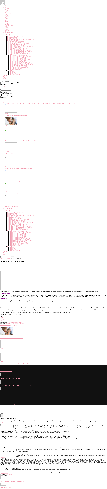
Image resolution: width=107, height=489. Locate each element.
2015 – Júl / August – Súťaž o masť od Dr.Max (17, 61)
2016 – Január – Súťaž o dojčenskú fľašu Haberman (16, 52)
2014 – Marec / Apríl (13, 71)
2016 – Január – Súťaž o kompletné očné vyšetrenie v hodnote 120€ (19, 50)
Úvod (1, 258)
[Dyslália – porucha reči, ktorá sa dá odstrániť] (3, 376)
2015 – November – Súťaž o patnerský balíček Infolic (18, 60)
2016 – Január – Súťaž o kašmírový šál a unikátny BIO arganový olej (19, 53)
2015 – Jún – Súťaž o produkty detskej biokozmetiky (18, 65)
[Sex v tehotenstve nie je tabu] (3, 389)
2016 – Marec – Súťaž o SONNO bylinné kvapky (16, 44)
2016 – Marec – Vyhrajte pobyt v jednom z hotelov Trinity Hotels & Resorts (20, 46)
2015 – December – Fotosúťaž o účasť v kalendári (18, 55)
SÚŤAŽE (4, 33)
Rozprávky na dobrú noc (9, 25)
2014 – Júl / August (12, 73)
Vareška (6, 27)
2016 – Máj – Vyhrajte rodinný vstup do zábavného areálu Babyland (19, 43)
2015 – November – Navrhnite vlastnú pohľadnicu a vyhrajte (20, 56)
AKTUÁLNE (7, 34)
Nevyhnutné (4, 423)
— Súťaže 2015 (10, 54)
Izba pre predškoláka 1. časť (11, 206)
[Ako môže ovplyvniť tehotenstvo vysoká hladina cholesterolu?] (6, 360)
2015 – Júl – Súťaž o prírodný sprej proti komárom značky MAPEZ (21, 64)
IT (5, 31)
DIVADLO (7, 20)
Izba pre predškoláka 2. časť (11, 193)
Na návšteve (7, 16)
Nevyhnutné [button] (2, 422)
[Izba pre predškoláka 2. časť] (11, 190)
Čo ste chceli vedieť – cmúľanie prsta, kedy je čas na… (17, 181)
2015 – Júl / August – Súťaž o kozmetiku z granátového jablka (20, 62)
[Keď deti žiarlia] (6, 347)
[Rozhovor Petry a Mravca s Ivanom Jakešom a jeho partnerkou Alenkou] (2, 383)
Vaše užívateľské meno (15, 82)
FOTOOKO (5, 75)
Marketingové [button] (2, 457)
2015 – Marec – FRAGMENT (14, 69)
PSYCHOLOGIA (8, 13)
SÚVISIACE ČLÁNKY (5, 325)
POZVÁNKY (7, 24)
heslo (12, 83)
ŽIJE (6, 19)
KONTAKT (5, 78)
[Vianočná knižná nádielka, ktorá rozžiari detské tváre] (11, 112)
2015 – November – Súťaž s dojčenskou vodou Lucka (18, 57)
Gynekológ (7, 30)
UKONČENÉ (7, 35)
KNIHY (6, 23)
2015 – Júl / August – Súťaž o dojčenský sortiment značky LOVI (20, 63)
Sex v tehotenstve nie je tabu (6, 391)
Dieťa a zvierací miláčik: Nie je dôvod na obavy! (16, 128)
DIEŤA (6, 9)
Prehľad (6, 12)
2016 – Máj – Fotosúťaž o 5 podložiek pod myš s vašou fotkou (18, 42)
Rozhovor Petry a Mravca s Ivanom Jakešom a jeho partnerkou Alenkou (17, 385)
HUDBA (6, 22)
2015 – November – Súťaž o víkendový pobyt (17, 58)
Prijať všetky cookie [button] (4, 411)
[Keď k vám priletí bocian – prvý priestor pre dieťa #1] (3, 479)
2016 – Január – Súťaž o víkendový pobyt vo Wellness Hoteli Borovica (19, 51)
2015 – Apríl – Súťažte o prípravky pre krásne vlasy (18, 67)
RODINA (6, 10)
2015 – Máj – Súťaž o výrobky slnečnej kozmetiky (18, 66)
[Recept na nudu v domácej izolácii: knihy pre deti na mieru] (11, 165)
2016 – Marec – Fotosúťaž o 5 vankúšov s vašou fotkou (17, 48)
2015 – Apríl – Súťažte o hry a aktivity (16, 68)
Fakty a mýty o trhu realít (6, 487)
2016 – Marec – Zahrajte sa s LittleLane (14, 47)
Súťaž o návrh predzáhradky (12, 37)
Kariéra (6, 11)
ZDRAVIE (7, 18)
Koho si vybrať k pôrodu (11, 153)
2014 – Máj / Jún (12, 72)
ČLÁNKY (5, 7)
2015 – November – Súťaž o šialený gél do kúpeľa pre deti (19, 59)
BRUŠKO (7, 8)
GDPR (4, 408)
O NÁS (4, 77)
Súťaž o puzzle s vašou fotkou (12, 38)
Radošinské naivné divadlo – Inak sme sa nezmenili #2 (14, 323)
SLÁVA (6, 15)
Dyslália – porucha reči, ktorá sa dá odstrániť (10, 378)
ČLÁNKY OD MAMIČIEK (8, 32)
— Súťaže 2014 (10, 70)
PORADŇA (5, 28)
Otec (6, 17)
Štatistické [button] (2, 439)
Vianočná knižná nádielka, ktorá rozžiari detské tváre (17, 115)
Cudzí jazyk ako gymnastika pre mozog (15, 322)
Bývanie (6, 29)
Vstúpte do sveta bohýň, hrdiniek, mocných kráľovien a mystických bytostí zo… (23, 140)
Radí (6, 14)
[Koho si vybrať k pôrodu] (11, 150)
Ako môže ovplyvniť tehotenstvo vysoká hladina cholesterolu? (14, 363)
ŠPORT (6, 26)
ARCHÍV (4, 76)
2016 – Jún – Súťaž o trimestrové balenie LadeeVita (16, 41)
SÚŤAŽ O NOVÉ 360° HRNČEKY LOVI (15, 36)
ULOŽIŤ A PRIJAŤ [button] (4, 473)
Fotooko (6, 21)
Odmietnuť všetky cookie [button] (12, 411)
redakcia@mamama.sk (10, 368)
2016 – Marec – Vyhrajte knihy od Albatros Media (16, 45)
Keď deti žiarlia (4, 350)
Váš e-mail (13, 89)
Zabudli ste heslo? (3, 85)
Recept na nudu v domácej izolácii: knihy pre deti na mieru (18, 168)
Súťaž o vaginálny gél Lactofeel (12, 40)
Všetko (6, 103)
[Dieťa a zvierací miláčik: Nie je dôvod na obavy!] (11, 124)
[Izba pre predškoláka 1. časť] (11, 203)
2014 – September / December (14, 74)
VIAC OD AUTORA (14, 325)
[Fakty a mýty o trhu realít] (3, 485)
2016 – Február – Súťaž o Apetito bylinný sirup (15, 49)
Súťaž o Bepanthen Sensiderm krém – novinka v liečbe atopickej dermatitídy (20, 39)
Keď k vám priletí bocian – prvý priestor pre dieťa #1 (12, 481)
